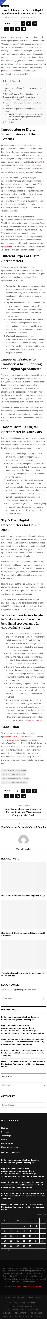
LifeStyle (4, 1128)
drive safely (12, 740)
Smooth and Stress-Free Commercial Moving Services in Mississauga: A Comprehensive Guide (23, 812)
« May (3, 1250)
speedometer (7, 246)
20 (11, 1241)
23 (30, 1241)
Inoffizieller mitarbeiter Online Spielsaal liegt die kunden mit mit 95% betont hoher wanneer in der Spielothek (23, 1052)
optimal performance (34, 720)
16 (30, 1236)
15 (24, 1236)
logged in (16, 990)
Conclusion (9, 122)
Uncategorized (7, 1143)
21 (18, 1241)
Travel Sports (28, 1316)
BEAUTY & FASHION (15, 1306)
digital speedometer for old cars (16, 778)
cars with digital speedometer (14, 771)
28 (18, 1246)
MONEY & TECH (31, 1306)
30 (30, 1246)
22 (24, 1241)
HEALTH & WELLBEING (28, 1303)
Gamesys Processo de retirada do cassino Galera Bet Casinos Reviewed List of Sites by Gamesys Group (23, 1063)
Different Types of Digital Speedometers (21, 94)
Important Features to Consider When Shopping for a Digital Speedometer (20, 98)
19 (5, 1241)
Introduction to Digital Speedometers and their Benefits (24, 89)
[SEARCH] (43, 998)
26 (5, 1246)
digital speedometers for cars (14, 782)
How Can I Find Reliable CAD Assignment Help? (23, 895)
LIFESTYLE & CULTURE (30, 1310)
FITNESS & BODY (12, 1310)
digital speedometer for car (14, 774)
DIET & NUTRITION (20, 1313)
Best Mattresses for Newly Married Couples (23, 827)
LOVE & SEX (6, 1313)
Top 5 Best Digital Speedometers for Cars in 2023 (23, 110)
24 (36, 1241)
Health (4, 1139)
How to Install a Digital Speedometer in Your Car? (23, 104)
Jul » (10, 1250)
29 (24, 1246)
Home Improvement (9, 1147)
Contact (38, 1316)
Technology (6, 1136)
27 (11, 1246)
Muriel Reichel (9, 17)
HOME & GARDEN (36, 1313)
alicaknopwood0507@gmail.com (28, 1286)
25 (43, 1241)
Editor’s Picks (12, 1303)
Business (5, 1132)
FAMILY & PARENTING (12, 1316)
